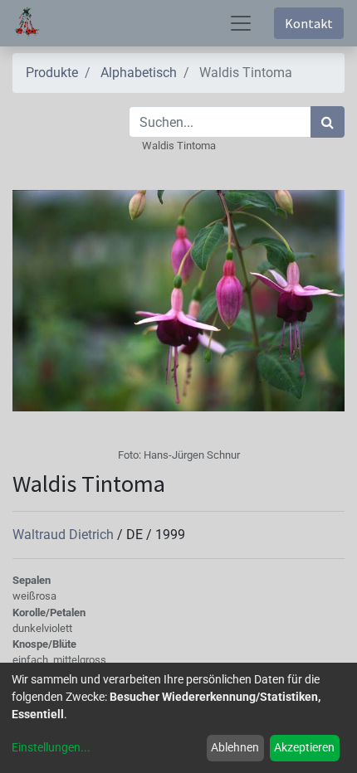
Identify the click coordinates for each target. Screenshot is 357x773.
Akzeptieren (304, 747)
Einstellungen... (51, 747)
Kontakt (309, 23)
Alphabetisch (138, 72)
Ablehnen (235, 747)
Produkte (52, 72)
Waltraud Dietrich (64, 534)
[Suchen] (328, 122)
